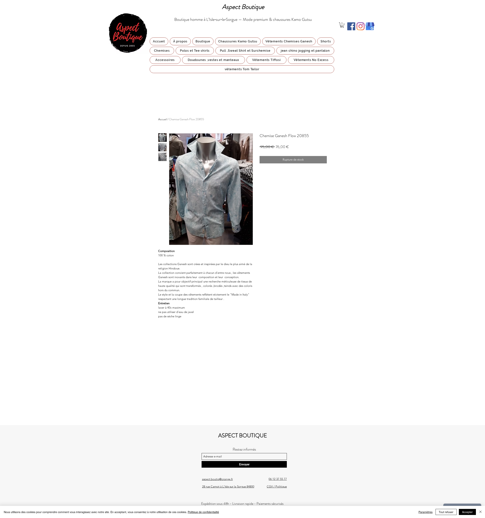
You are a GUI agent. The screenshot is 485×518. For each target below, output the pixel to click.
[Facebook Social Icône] (351, 26)
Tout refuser (446, 512)
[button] (342, 25)
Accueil (162, 119)
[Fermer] (480, 512)
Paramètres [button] (426, 512)
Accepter (467, 512)
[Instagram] (361, 26)
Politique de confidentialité (203, 512)
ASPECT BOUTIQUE (242, 435)
